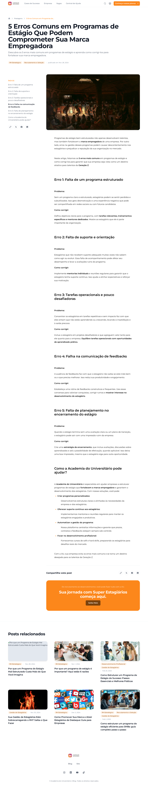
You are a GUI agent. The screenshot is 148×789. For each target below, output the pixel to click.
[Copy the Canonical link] (10, 127)
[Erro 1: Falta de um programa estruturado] (53, 178)
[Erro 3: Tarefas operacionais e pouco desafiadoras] (53, 294)
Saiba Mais (93, 603)
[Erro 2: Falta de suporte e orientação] (53, 236)
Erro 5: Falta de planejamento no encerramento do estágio (20, 112)
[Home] (9, 18)
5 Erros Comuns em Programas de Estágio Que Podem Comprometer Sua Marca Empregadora (40, 18)
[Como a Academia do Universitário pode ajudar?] (53, 467)
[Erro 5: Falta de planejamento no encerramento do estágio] (53, 409)
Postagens (18, 18)
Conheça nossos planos (125, 3)
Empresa (48, 3)
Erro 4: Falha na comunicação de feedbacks (21, 105)
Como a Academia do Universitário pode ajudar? (19, 118)
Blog (70, 764)
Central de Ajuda (73, 3)
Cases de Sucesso (32, 3)
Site (78, 764)
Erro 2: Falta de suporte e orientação (19, 92)
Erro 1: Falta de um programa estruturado (20, 86)
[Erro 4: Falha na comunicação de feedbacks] (53, 355)
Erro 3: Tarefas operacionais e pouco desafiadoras (20, 99)
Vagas (59, 3)
